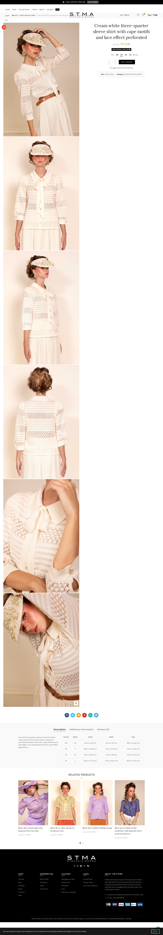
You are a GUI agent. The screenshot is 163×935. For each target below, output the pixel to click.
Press (34, 10)
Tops (20, 882)
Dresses (21, 879)
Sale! (20, 895)
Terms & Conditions (90, 886)
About (41, 10)
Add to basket (127, 62)
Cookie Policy (88, 879)
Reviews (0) (103, 729)
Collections (24, 10)
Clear (136, 55)
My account (66, 882)
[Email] (78, 715)
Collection (43, 882)
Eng (57, 10)
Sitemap (128, 919)
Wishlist (144, 13)
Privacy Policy (88, 882)
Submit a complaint (69, 892)
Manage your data (68, 879)
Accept (155, 931)
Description (60, 729)
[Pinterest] (84, 715)
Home (7, 10)
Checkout (65, 886)
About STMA (44, 879)
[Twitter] (73, 715)
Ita (6, 20)
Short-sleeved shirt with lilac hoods (97, 828)
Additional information (81, 729)
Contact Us (44, 889)
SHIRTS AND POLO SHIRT (133, 74)
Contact (50, 10)
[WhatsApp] (90, 715)
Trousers (21, 892)
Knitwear (21, 886)
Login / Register (124, 15)
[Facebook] (67, 715)
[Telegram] (96, 715)
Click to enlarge (76, 703)
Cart (63, 889)
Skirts (20, 889)
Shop (14, 10)
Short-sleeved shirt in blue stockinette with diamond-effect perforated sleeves (128, 831)
